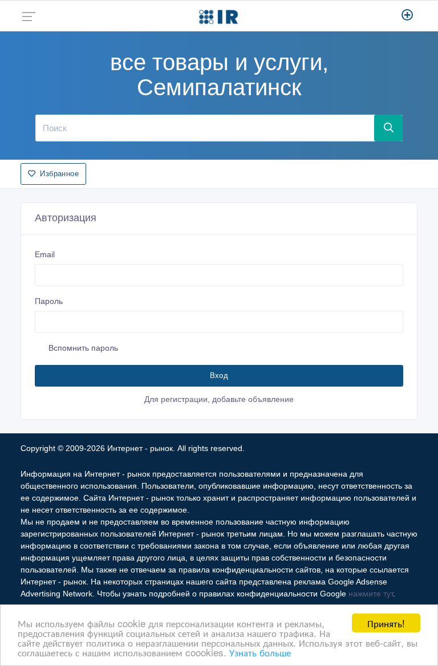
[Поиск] (388, 128)
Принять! (386, 623)
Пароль (49, 301)
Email (45, 254)
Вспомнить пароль (83, 347)
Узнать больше (260, 652)
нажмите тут (370, 593)
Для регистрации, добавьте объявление (219, 399)
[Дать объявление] (407, 16)
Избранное (59, 173)
